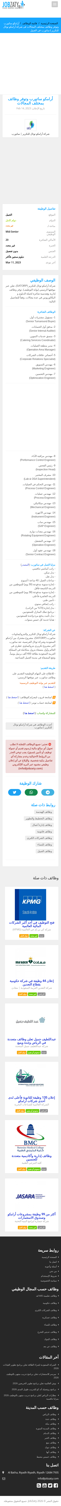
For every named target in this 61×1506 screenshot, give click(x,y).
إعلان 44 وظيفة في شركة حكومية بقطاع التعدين (32, 982)
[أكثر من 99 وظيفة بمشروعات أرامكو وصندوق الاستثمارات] (30, 1211)
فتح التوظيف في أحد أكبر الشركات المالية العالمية (31, 924)
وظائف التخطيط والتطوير (39, 818)
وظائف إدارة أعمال (42, 824)
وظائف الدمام (50, 1433)
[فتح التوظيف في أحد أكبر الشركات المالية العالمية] (30, 919)
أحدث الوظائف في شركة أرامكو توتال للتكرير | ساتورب (32, 726)
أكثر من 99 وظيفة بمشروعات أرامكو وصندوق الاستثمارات (32, 1216)
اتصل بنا (53, 1261)
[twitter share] (14, 792)
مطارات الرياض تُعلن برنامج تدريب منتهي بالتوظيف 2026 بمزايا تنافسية (31, 1397)
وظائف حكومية (50, 1302)
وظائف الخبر (51, 1437)
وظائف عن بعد (50, 1346)
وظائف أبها (51, 1451)
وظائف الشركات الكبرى (39, 837)
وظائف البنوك (50, 1339)
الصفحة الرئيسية (49, 23)
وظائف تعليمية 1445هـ (46, 1295)
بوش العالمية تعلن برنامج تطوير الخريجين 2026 (35, 1383)
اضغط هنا (49, 687)
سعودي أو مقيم (34, 1052)
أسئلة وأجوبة (51, 1266)
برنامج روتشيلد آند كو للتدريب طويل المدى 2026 (34, 1389)
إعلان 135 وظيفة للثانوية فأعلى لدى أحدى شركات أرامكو (31, 1099)
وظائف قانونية (44, 831)
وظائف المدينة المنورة (46, 1428)
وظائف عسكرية (49, 1317)
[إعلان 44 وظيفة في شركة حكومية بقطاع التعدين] (30, 978)
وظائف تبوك (51, 1447)
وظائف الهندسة (44, 811)
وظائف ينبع (51, 1442)
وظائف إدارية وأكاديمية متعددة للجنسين (32, 1157)
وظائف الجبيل (45, 851)
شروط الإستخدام (49, 1275)
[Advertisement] (30, 63)
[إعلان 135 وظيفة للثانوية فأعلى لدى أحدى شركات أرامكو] (30, 1094)
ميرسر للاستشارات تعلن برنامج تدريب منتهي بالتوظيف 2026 (32, 1376)
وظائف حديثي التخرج (47, 1331)
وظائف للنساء (44, 844)
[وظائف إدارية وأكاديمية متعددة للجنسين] (30, 1153)
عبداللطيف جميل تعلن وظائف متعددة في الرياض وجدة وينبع (32, 1041)
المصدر (25, 564)
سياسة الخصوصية (49, 1280)
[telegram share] (47, 792)
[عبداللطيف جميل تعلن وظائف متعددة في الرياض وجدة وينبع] (30, 1036)
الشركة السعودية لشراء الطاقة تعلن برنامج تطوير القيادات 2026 (31, 1366)
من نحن (53, 1271)
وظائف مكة (51, 1423)
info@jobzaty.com (48, 1478)
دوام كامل (24, 935)
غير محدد (33, 935)
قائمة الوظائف (29, 23)
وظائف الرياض (50, 1414)
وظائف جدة (51, 1418)
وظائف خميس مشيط (47, 1456)
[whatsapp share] (31, 792)
